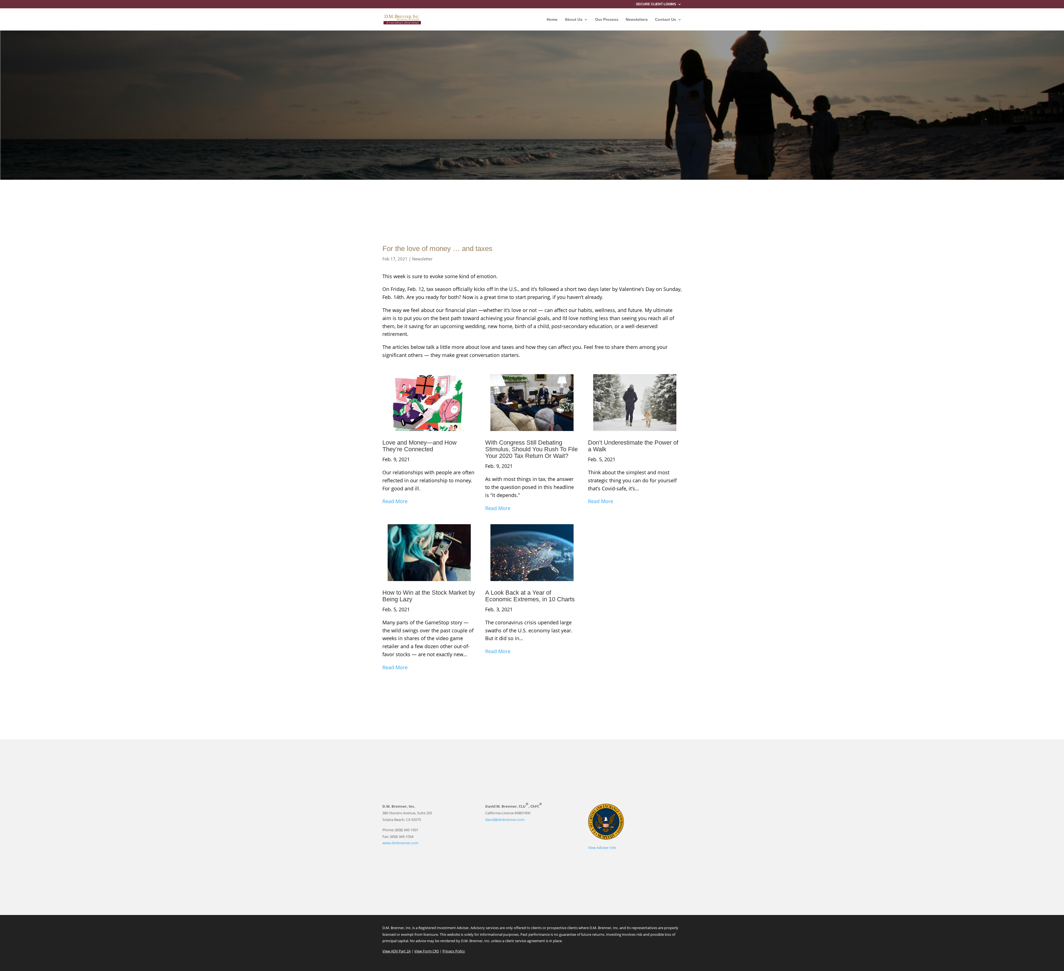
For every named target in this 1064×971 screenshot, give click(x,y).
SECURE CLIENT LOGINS (656, 4)
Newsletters (637, 19)
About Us (573, 19)
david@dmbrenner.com (505, 819)
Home (552, 19)
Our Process (606, 19)
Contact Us (665, 19)
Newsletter (422, 259)
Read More (395, 501)
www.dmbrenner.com (400, 842)
